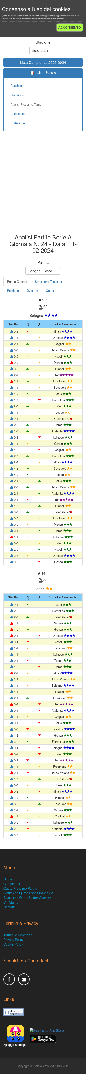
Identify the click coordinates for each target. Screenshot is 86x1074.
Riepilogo (17, 85)
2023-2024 (40, 50)
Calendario (18, 113)
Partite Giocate (17, 281)
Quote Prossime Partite (20, 888)
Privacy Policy (13, 939)
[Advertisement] (43, 186)
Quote (50, 290)
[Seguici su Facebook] (9, 979)
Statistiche (18, 123)
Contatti (9, 906)
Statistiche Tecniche (48, 281)
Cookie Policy (13, 944)
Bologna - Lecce (40, 270)
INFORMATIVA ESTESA (70, 16)
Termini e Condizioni (18, 935)
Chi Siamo (10, 902)
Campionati (11, 883)
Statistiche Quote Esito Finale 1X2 (28, 893)
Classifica (17, 95)
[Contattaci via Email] (24, 979)
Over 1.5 (32, 290)
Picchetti (13, 290)
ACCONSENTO (69, 27)
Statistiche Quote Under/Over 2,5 (27, 897)
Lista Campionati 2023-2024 (43, 62)
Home (7, 879)
